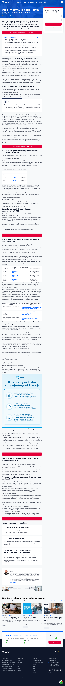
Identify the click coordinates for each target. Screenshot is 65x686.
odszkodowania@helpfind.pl (54, 662)
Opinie (34, 668)
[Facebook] (49, 670)
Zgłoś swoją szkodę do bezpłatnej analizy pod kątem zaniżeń (22, 32)
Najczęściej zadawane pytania (38, 662)
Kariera (34, 670)
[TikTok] (55, 670)
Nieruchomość (20, 662)
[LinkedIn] (49, 673)
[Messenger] (60, 670)
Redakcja (34, 664)
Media (19, 668)
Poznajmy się (12, 582)
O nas (34, 666)
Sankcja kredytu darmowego (7, 668)
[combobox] (53, 16)
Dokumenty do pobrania (37, 660)
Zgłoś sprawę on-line (54, 642)
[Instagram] (52, 670)
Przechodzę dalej (52, 24)
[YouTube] (57, 670)
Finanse (19, 664)
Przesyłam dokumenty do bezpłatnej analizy (22, 518)
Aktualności (19, 670)
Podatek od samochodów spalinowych (8, 670)
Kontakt (34, 672)
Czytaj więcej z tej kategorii (56, 600)
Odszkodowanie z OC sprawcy (7, 660)
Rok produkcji (47, 18)
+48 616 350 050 (53, 660)
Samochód (8, 6)
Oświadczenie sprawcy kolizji (7, 666)
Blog (4, 6)
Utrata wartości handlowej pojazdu (8, 664)
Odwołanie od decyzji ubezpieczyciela (8, 662)
